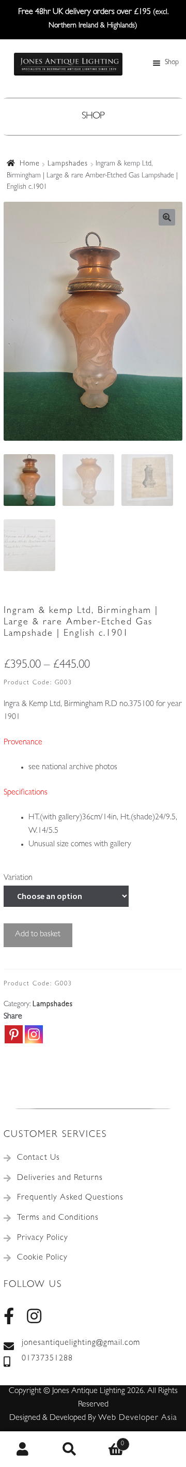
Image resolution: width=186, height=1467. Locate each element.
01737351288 (47, 1359)
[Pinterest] (14, 1034)
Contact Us (38, 1158)
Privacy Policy (42, 1238)
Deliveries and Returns (60, 1178)
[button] (167, 217)
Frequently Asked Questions (70, 1198)
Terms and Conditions (58, 1218)
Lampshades (68, 164)
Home (30, 164)
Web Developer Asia (137, 1418)
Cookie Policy (42, 1258)
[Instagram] (34, 1034)
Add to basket (37, 935)
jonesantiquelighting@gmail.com (81, 1343)
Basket (109, 1440)
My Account (23, 1449)
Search (70, 1449)
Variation (18, 878)
